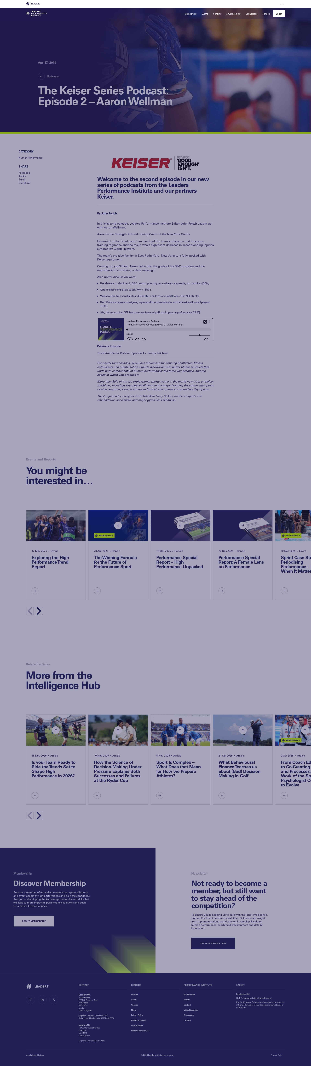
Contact (134, 994)
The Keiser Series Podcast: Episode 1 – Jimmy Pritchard (132, 353)
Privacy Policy (137, 1015)
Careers (134, 1004)
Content (187, 1004)
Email (22, 179)
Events (187, 999)
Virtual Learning (190, 1010)
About (134, 999)
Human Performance (30, 157)
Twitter (22, 176)
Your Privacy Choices (35, 1055)
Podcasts (53, 76)
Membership (189, 994)
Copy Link (24, 182)
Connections (189, 1015)
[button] (39, 611)
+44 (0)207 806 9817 (99, 1015)
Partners (187, 1020)
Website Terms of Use (140, 1030)
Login (279, 13)
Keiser (135, 363)
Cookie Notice (137, 1025)
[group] (56, 555)
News (133, 1010)
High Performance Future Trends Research (254, 998)
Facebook (24, 172)
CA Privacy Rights (138, 1020)
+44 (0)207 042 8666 (105, 1018)
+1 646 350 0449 (98, 1040)
